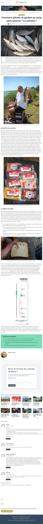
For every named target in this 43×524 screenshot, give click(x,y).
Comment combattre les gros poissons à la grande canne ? (5, 415)
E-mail (2, 503)
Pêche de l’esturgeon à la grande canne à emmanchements (26, 403)
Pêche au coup (15, 12)
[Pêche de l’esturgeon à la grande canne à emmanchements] (26, 399)
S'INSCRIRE (12, 385)
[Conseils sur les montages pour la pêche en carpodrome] (16, 410)
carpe (17, 67)
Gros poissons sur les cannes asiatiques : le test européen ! (5, 403)
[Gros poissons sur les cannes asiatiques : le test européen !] (5, 399)
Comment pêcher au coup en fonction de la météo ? (37, 415)
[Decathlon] (21, 8)
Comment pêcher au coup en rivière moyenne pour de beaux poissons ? (26, 416)
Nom (2, 499)
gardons (31, 65)
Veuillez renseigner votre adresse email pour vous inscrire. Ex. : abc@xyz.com (20, 382)
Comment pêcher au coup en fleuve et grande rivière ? (37, 403)
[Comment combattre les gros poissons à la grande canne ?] (5, 410)
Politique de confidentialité (24, 520)
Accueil (4, 12)
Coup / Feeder (9, 12)
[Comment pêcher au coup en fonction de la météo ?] (37, 410)
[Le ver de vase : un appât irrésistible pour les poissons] (16, 399)
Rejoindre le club (11, 377)
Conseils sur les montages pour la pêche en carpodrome (16, 415)
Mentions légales (16, 520)
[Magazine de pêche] (21, 2)
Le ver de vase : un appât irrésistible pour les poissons (16, 403)
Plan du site (10, 520)
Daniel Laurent (12, 23)
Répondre (8, 438)
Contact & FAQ (32, 520)
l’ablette (13, 67)
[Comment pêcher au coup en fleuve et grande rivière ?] (37, 399)
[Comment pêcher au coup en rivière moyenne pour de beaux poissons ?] (26, 410)
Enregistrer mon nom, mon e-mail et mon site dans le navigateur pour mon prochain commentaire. (19, 508)
